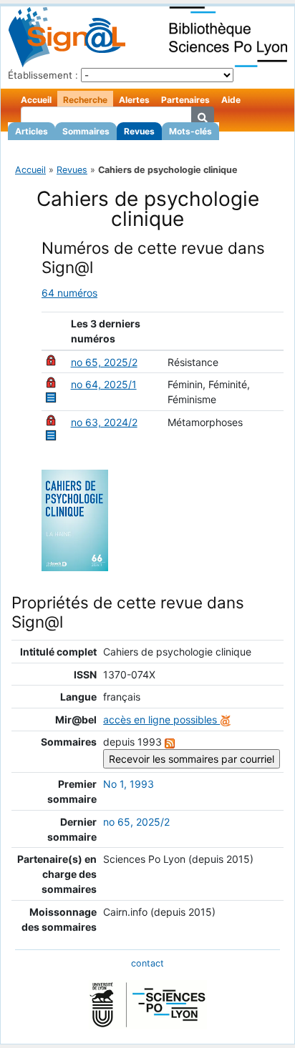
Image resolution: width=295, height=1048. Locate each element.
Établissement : (43, 75)
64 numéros (69, 293)
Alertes (134, 99)
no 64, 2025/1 (104, 384)
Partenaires (185, 99)
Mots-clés (190, 131)
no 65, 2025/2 (104, 362)
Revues (139, 131)
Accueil (36, 99)
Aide (231, 99)
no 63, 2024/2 (104, 422)
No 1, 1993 (128, 784)
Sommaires (86, 131)
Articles (31, 131)
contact (147, 963)
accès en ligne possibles (161, 719)
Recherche (85, 99)
